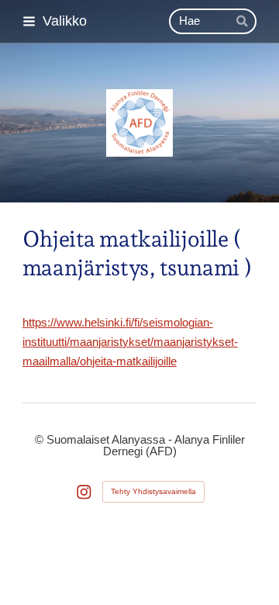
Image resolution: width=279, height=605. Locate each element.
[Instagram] (84, 492)
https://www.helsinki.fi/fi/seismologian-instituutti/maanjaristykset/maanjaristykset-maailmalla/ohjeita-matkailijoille (130, 342)
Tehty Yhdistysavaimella (153, 491)
